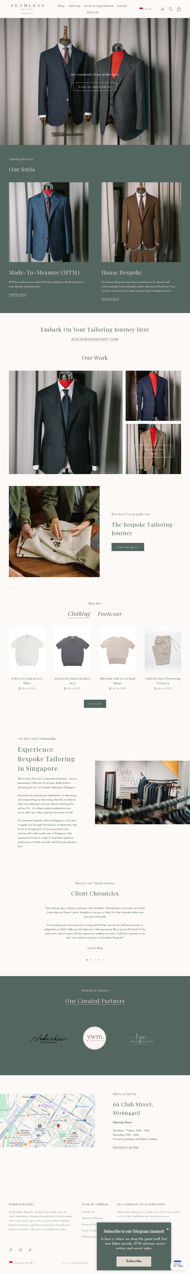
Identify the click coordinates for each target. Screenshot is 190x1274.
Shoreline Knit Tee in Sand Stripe (117, 681)
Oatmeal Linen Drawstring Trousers (163, 681)
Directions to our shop (125, 1147)
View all (95, 703)
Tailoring (74, 6)
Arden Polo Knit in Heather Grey (72, 681)
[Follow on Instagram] (20, 1250)
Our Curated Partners (95, 1001)
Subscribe (134, 1261)
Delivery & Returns (92, 1218)
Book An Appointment (98, 6)
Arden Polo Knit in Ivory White (27, 681)
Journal (122, 6)
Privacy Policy (90, 1224)
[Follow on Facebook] (11, 1250)
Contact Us (88, 1212)
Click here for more (153, 451)
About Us (92, 12)
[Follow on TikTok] (30, 1250)
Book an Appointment (95, 86)
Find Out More (17, 294)
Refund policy (89, 1237)
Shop (61, 6)
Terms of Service (91, 1230)
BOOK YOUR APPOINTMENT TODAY (95, 339)
